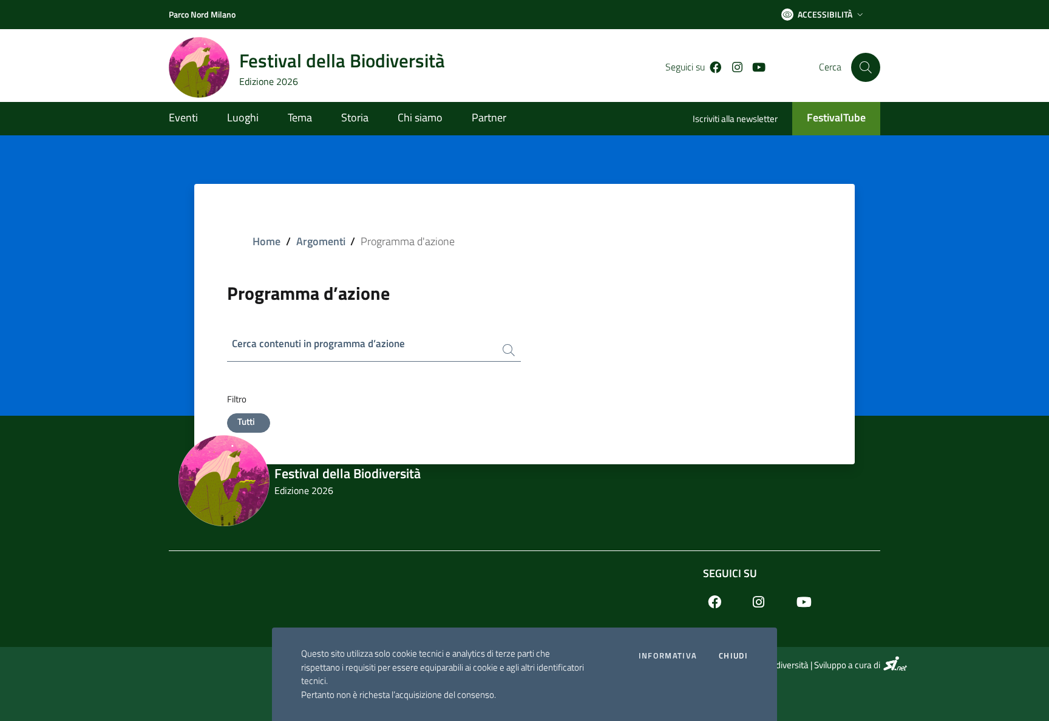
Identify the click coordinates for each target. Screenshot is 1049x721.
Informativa (668, 656)
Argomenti (320, 241)
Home (266, 241)
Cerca (830, 67)
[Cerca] (865, 67)
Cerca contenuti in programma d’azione (318, 343)
